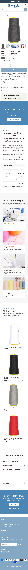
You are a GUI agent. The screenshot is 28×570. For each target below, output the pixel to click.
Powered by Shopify (14, 567)
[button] (3, 46)
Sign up (20, 544)
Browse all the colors (14, 508)
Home (2, 13)
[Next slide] (27, 46)
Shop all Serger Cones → (10, 319)
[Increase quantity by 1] (12, 65)
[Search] (25, 9)
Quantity (3, 62)
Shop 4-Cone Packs (14, 119)
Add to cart (14, 504)
